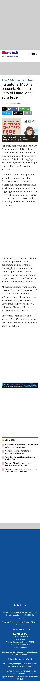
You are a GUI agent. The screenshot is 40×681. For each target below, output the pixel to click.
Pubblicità (20, 605)
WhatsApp (25, 109)
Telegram (7, 113)
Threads (19, 113)
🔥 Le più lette (8, 440)
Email (29, 113)
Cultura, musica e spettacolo (21, 80)
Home (4, 80)
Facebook (13, 109)
